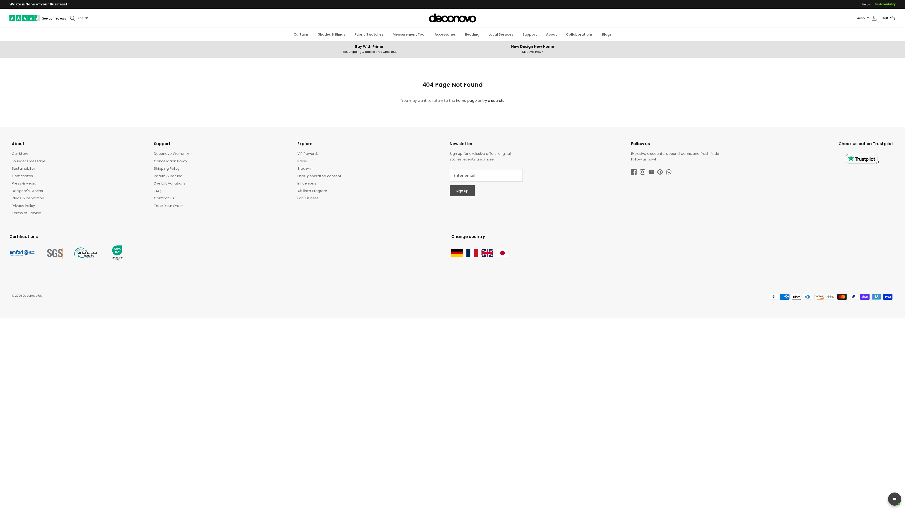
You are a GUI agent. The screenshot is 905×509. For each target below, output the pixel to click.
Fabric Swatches (368, 34)
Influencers (307, 183)
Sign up (462, 190)
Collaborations (579, 34)
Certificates (22, 175)
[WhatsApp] (668, 172)
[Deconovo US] (452, 18)
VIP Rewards (308, 153)
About (551, 34)
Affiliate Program (312, 190)
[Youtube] (651, 172)
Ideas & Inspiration (28, 198)
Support (529, 34)
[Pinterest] (660, 172)
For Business (308, 198)
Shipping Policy (167, 168)
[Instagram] (642, 172)
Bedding (472, 34)
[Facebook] (634, 172)
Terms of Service (26, 212)
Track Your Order (168, 205)
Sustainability (885, 4)
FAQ (157, 190)
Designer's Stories (27, 190)
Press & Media (24, 183)
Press (302, 161)
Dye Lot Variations (169, 183)
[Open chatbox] (894, 499)
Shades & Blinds (331, 34)
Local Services (501, 34)
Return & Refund (168, 175)
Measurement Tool (409, 34)
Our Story (20, 153)
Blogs (607, 34)
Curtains (301, 34)
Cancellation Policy (170, 161)
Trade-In (305, 168)
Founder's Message (28, 161)
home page (466, 100)
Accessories (445, 34)
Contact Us (164, 198)
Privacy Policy (23, 205)
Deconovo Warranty (171, 153)
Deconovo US (32, 296)
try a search (492, 100)
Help (865, 4)
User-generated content (319, 175)
